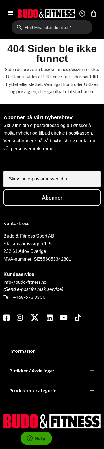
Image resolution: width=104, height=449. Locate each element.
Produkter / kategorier (33, 390)
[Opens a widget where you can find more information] (36, 439)
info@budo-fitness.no (25, 282)
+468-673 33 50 (29, 297)
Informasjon (22, 351)
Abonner (52, 197)
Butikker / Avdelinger (32, 370)
